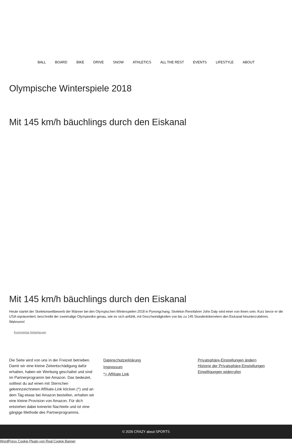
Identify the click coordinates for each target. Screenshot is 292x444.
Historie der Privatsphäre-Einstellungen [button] (231, 366)
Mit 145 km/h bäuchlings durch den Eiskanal (97, 122)
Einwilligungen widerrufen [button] (219, 372)
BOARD (61, 62)
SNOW (118, 62)
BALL (42, 62)
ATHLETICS (142, 62)
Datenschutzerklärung (122, 360)
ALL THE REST (172, 62)
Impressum (113, 367)
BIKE (80, 62)
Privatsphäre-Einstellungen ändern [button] (227, 360)
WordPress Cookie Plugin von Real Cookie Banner (38, 441)
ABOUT (249, 62)
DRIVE (98, 62)
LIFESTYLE (225, 62)
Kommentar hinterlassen (30, 332)
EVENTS (200, 62)
